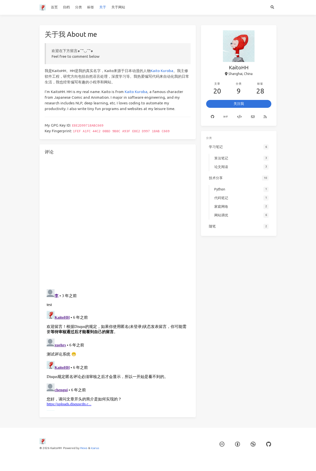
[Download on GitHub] (268, 444)
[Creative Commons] (222, 444)
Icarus (95, 448)
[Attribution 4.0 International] (237, 444)
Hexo (83, 448)
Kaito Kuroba (162, 71)
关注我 (239, 104)
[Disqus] (118, 221)
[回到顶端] (209, 461)
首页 (54, 7)
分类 (78, 7)
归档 (66, 7)
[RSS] (265, 117)
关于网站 (118, 7)
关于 (102, 7)
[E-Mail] (252, 117)
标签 (90, 7)
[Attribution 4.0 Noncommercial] (253, 444)
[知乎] (226, 117)
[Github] (212, 117)
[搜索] (272, 7)
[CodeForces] (239, 117)
